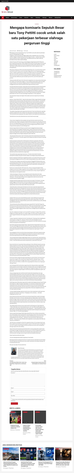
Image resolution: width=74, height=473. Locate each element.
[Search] (71, 18)
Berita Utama (14, 17)
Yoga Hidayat (18, 429)
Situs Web (13, 395)
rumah (7, 17)
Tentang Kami (56, 71)
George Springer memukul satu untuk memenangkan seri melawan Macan (38, 362)
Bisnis (40, 448)
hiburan (50, 17)
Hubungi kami (58, 17)
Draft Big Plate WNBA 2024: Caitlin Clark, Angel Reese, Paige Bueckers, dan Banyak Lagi (18, 363)
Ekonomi (26, 17)
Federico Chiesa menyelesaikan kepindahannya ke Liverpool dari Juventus (27, 428)
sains (32, 17)
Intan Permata (13, 50)
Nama (12, 387)
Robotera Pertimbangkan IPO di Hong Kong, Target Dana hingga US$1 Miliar (45, 463)
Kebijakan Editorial (58, 75)
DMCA (55, 74)
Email (12, 391)
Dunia (20, 17)
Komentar (13, 372)
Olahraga (13, 412)
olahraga (44, 17)
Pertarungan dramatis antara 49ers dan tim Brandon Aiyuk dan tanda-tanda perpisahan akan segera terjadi (39, 429)
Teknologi (37, 17)
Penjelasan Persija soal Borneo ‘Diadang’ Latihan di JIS (15, 427)
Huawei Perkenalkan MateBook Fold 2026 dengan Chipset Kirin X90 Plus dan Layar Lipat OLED (63, 463)
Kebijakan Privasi (57, 76)
